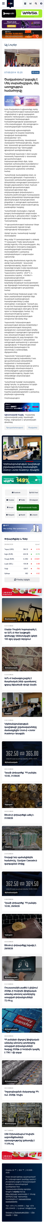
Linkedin (34, 515)
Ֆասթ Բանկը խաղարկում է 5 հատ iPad (21, 465)
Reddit (22, 515)
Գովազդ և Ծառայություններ (17, 1212)
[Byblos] (22, 24)
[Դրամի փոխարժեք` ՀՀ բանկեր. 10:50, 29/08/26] (22, 884)
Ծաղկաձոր (32, 428)
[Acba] (22, 480)
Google (10, 507)
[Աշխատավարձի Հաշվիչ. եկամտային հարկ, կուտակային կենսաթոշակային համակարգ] (25, 4)
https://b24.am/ (11, 1194)
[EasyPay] (22, 13)
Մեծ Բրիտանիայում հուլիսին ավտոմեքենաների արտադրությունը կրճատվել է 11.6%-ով (19, 1139)
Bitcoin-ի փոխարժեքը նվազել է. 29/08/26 (20, 947)
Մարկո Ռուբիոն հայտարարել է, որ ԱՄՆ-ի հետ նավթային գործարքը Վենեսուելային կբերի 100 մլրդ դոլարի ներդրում (20, 634)
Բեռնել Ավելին (23, 580)
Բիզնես (8, 713)
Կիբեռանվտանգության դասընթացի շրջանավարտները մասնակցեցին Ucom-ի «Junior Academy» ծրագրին (20, 729)
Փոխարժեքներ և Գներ (16, 539)
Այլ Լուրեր (10, 44)
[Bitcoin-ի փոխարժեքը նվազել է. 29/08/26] (22, 926)
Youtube (11, 500)
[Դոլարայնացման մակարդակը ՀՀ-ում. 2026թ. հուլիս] (22, 1072)
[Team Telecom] (22, 101)
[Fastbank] (22, 407)
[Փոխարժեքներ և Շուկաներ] (30, 4)
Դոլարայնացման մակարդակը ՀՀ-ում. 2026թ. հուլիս (21, 1093)
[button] (7, 461)
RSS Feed (34, 492)
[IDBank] (22, 34)
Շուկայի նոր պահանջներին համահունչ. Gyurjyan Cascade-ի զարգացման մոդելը (20, 860)
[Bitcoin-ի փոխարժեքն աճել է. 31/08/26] (22, 796)
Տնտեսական (10, 619)
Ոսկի (6, 569)
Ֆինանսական (11, 668)
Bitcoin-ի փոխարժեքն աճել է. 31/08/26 (19, 816)
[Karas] (22, 592)
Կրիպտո (9, 805)
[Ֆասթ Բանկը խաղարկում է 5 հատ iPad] (22, 448)
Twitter (22, 500)
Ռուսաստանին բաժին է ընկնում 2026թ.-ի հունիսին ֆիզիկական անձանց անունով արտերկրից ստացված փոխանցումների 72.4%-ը (21, 994)
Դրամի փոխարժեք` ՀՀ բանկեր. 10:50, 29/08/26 (20, 904)
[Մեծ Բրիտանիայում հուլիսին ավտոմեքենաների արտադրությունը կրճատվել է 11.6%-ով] (22, 1115)
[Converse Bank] (22, 528)
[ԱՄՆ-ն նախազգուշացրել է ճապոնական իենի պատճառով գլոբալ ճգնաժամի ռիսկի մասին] (22, 659)
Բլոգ (15, 1215)
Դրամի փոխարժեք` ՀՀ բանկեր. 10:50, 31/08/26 (20, 774)
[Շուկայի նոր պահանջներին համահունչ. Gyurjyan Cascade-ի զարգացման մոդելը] (22, 838)
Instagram (34, 500)
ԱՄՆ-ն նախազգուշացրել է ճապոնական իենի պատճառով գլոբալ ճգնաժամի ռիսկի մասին (20, 681)
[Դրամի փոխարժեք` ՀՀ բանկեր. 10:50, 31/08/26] (22, 753)
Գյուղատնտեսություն (14, 428)
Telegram (11, 515)
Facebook (16, 492)
